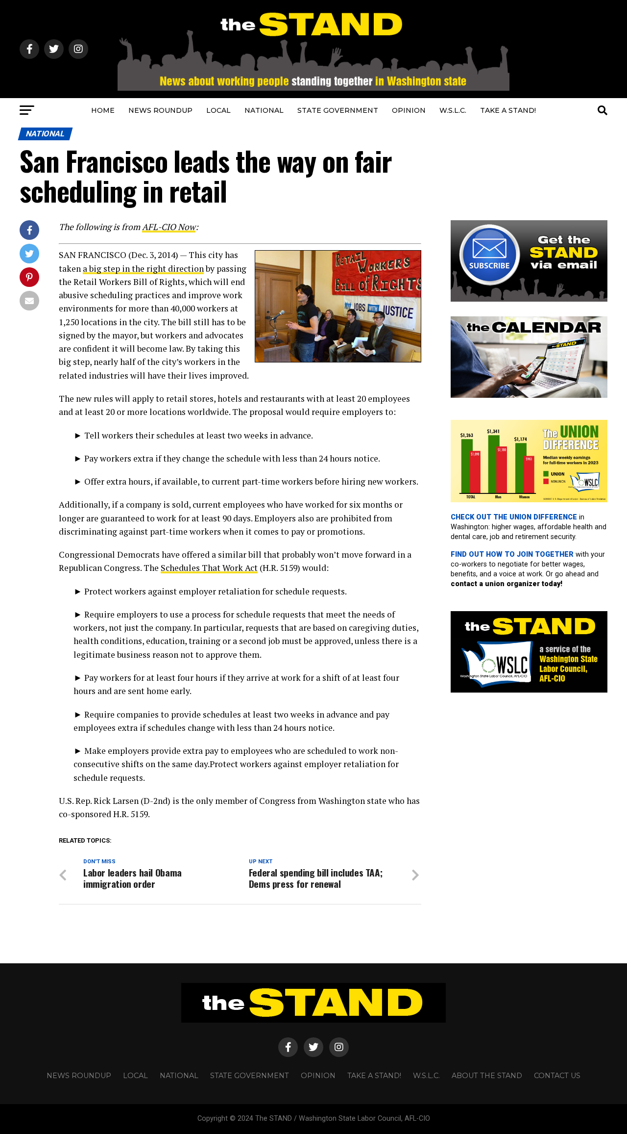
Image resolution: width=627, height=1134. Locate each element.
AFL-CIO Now (168, 226)
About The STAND (487, 1075)
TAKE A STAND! (508, 110)
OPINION (409, 110)
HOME (103, 110)
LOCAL (218, 110)
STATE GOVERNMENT (337, 110)
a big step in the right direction (143, 268)
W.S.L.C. (452, 110)
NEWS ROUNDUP (160, 110)
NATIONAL (264, 110)
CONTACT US (557, 1075)
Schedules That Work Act (209, 567)
